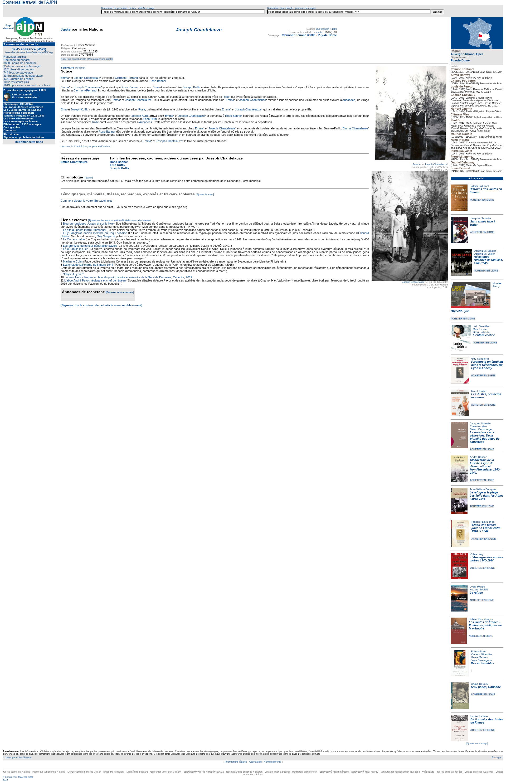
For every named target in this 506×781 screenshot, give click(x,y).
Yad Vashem (322, 29)
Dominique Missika (485, 250)
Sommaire (67, 67)
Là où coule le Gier (75, 248)
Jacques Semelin (480, 218)
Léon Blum (150, 118)
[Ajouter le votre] (205, 194)
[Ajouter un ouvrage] (477, 743)
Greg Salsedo (481, 332)
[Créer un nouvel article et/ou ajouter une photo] (87, 59)
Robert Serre (478, 651)
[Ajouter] (88, 177)
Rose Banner (157, 81)
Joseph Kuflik (191, 87)
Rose (226, 96)
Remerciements (272, 761)
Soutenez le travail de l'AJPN (30, 2)
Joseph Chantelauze (436, 164)
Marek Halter (478, 391)
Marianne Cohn (72, 261)
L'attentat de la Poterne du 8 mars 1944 (88, 264)
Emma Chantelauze (355, 128)
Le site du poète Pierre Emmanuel (84, 229)
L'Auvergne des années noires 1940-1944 (486, 559)
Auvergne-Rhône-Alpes (467, 54)
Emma (416, 164)
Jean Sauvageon (481, 660)
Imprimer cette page (29, 141)
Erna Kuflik (117, 165)
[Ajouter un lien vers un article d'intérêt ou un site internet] (120, 220)
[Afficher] (80, 67)
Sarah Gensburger (481, 429)
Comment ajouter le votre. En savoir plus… (88, 200)
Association (255, 761)
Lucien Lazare (479, 716)
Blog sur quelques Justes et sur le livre (88, 223)
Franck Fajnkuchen (483, 521)
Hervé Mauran (479, 657)
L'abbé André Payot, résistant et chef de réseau (95, 280)
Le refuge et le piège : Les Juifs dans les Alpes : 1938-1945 (486, 495)
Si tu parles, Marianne (486, 686)
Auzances (348, 99)
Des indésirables (482, 663)
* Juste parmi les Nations (17, 757)
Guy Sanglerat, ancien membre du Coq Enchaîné (95, 233)
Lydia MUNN (477, 586)
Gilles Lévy (477, 554)
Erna (156, 87)
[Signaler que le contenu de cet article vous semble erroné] (101, 305)
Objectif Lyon (460, 311)
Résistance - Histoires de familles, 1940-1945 (488, 260)
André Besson (478, 456)
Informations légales (236, 761)
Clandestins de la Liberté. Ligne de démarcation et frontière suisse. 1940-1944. (485, 466)
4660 (334, 29)
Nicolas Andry (497, 285)
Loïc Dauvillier (481, 326)
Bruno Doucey (479, 683)
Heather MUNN (479, 589)
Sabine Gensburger (481, 619)
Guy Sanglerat (480, 358)
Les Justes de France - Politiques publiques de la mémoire (485, 625)
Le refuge (476, 592)
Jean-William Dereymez (484, 489)
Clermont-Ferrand (126, 77)
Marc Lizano (480, 329)
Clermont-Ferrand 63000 (298, 35)
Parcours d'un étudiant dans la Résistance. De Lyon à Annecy (487, 365)
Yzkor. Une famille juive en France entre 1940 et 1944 (485, 528)
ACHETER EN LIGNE (482, 199)
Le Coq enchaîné (74, 239)
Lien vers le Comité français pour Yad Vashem (86, 146)
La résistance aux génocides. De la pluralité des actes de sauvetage (484, 437)
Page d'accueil (8, 27)
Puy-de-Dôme (460, 60)
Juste (66, 29)
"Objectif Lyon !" (73, 274)
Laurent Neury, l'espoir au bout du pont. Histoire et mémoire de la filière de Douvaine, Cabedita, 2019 (128, 277)
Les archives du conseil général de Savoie (90, 245)
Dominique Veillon (484, 253)
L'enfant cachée (484, 335)
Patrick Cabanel (479, 186)
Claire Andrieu (478, 426)
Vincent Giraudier (481, 654)
